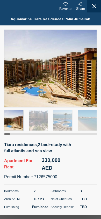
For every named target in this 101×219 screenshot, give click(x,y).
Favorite (65, 9)
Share (80, 9)
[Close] (94, 6)
